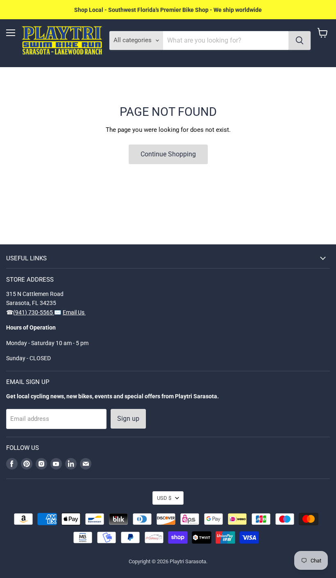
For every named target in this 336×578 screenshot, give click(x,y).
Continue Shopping (168, 154)
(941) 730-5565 (33, 312)
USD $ (164, 498)
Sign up (128, 418)
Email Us (74, 312)
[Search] (299, 40)
